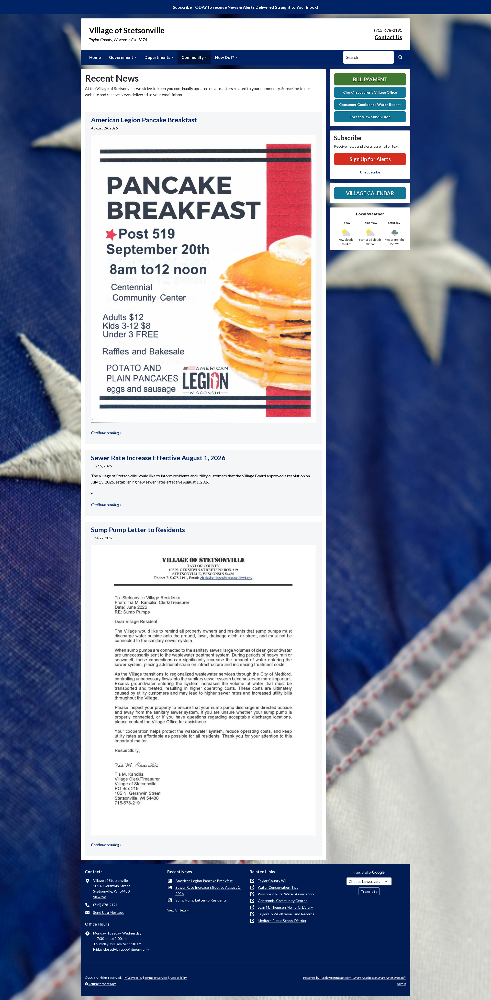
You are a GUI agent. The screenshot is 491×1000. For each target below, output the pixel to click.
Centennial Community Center (282, 900)
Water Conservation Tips (278, 887)
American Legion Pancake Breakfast (204, 880)
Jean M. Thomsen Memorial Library (285, 907)
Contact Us (388, 37)
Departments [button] (157, 57)
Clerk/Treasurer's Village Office (370, 92)
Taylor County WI (272, 880)
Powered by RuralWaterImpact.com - (354, 978)
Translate (369, 891)
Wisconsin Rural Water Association (286, 894)
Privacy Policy (133, 978)
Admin (401, 984)
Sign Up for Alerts (370, 159)
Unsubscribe (370, 172)
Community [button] (193, 57)
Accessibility (178, 978)
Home (95, 57)
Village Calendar (370, 193)
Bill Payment (370, 79)
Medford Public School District (282, 920)
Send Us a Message (108, 912)
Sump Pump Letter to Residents (201, 900)
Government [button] (121, 57)
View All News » (178, 910)
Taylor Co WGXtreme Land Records (286, 914)
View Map (99, 897)
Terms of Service (156, 978)
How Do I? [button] (224, 57)
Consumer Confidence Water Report (370, 104)
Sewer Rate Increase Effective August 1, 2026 (208, 890)
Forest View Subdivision (370, 117)
